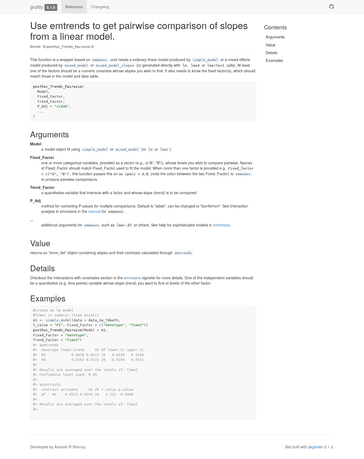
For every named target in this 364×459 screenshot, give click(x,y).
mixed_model (76, 65)
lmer (164, 149)
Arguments (275, 36)
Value (270, 44)
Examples (274, 60)
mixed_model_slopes (115, 65)
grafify (36, 6)
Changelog (100, 6)
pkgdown (315, 446)
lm (150, 149)
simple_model (205, 60)
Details (272, 52)
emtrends (183, 253)
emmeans (99, 60)
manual (94, 211)
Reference (74, 6)
